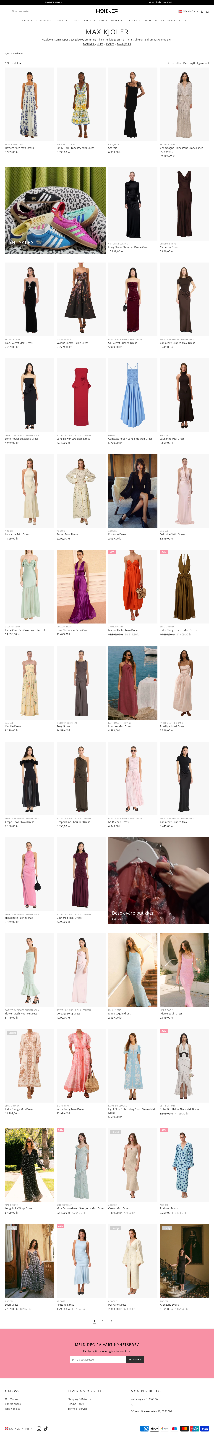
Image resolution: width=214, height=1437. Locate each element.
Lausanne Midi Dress (172, 438)
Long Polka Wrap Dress (18, 1208)
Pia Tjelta (113, 144)
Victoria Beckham (118, 243)
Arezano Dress (65, 1304)
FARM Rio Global (14, 144)
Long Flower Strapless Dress (21, 438)
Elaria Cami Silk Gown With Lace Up (25, 630)
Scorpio (112, 148)
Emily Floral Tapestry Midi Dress (75, 148)
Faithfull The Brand (120, 723)
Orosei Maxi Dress (119, 1208)
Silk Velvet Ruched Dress (122, 343)
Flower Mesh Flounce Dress (21, 1013)
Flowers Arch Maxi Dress (19, 148)
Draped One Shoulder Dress (73, 822)
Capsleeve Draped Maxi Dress (177, 343)
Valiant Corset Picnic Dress (72, 343)
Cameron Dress (169, 247)
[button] (25, 11)
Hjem (7, 53)
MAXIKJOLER (124, 44)
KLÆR (100, 44)
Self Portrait (167, 144)
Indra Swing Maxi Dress (70, 1109)
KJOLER (110, 44)
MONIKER (89, 44)
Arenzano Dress (169, 1304)
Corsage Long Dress (68, 1013)
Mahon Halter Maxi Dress (123, 630)
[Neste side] (119, 1321)
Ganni (111, 435)
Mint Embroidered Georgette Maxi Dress (81, 1208)
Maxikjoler (18, 53)
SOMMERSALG (52, 2)
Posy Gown (63, 726)
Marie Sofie (114, 1010)
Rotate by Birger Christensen (125, 339)
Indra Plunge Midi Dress (19, 1109)
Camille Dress (13, 726)
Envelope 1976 (168, 243)
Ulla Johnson (13, 626)
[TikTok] (46, 1428)
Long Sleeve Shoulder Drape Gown (128, 247)
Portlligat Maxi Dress (172, 726)
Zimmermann (64, 339)
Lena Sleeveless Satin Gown (73, 630)
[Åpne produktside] (29, 104)
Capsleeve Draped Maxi (174, 822)
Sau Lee (164, 531)
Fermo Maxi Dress (67, 534)
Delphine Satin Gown (172, 534)
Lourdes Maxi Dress (120, 726)
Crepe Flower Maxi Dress (19, 822)
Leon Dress (11, 1304)
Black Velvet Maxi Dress (19, 343)
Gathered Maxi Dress (69, 917)
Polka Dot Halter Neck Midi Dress (179, 1109)
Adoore (164, 435)
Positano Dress (117, 534)
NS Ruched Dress (118, 822)
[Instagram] (39, 1428)
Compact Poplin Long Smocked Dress (130, 438)
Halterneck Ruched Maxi (19, 917)
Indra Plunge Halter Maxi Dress (178, 630)
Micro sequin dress (119, 1013)
